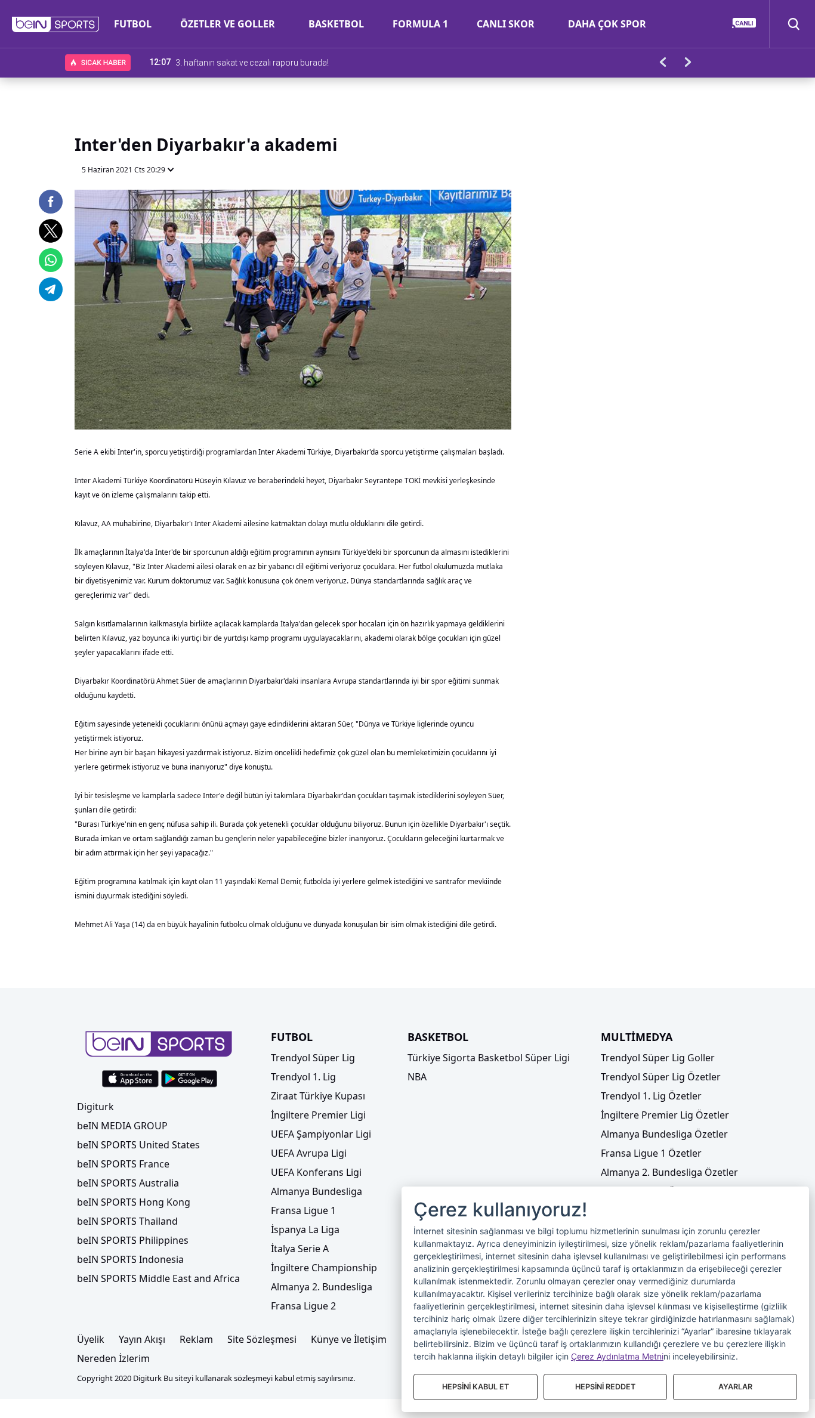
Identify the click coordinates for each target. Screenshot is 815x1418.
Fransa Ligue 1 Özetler (651, 1153)
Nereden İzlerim (113, 1358)
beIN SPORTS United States (138, 1144)
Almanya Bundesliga (316, 1191)
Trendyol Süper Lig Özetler (661, 1076)
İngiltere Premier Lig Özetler (665, 1115)
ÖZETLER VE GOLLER (227, 23)
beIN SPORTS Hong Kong (133, 1202)
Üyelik (90, 1339)
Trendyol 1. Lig (303, 1076)
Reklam (196, 1339)
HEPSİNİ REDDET (605, 1386)
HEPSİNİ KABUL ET (475, 1386)
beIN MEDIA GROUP (122, 1125)
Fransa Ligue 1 (303, 1210)
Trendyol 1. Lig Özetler (651, 1095)
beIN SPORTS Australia (128, 1183)
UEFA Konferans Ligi (316, 1172)
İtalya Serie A (300, 1248)
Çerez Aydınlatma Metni (617, 1356)
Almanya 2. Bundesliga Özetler (669, 1172)
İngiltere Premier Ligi (318, 1115)
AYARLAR (735, 1386)
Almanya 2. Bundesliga (321, 1286)
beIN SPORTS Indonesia (130, 1259)
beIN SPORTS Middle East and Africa (158, 1278)
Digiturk (95, 1106)
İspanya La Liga (305, 1229)
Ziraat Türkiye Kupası (318, 1095)
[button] (56, 24)
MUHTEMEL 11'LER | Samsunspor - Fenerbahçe (264, 62)
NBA (417, 1076)
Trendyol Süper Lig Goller (658, 1057)
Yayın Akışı (142, 1339)
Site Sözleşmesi (262, 1339)
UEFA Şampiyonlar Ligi (321, 1134)
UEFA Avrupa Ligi (309, 1153)
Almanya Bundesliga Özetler (664, 1134)
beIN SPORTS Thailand (127, 1221)
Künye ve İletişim (349, 1339)
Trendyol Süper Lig (313, 1057)
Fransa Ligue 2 (303, 1305)
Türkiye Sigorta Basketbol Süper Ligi (488, 1057)
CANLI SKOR (506, 23)
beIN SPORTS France (123, 1163)
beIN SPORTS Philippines (133, 1240)
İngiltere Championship (324, 1267)
